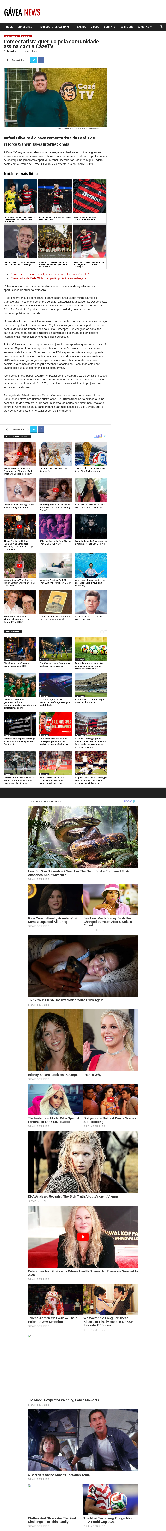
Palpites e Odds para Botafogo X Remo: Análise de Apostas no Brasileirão (19, 741)
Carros (81, 26)
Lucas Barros (13, 51)
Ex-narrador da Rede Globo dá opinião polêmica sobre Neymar (49, 278)
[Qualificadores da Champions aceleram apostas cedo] (55, 649)
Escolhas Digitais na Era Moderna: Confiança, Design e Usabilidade (54, 702)
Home (9, 26)
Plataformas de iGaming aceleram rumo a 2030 (16, 664)
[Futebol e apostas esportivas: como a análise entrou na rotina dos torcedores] (91, 649)
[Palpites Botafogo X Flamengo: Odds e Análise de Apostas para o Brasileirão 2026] (91, 763)
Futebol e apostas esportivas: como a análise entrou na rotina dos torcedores (90, 666)
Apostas (143, 26)
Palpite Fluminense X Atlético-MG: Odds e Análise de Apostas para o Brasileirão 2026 (20, 780)
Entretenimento (12, 36)
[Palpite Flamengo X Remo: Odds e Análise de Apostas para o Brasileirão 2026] (55, 763)
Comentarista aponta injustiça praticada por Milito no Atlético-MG (50, 274)
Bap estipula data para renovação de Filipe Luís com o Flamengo (20, 263)
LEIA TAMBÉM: (12, 631)
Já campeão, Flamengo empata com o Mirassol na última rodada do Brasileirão (20, 219)
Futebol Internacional (55, 26)
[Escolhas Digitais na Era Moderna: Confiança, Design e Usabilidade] (55, 685)
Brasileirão (25, 26)
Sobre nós (126, 26)
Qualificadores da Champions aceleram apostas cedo (54, 664)
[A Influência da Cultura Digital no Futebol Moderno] (91, 685)
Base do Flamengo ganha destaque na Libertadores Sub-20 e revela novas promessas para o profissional (91, 742)
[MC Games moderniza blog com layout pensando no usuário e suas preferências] (55, 724)
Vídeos (95, 26)
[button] (161, 26)
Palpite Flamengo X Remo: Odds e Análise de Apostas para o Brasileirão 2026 (53, 780)
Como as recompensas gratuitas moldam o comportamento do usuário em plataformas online (20, 703)
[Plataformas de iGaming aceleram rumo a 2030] (20, 649)
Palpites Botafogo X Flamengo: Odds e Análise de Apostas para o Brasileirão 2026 (91, 780)
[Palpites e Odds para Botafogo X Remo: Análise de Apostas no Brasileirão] (20, 724)
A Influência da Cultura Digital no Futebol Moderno (90, 701)
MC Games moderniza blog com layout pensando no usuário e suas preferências (53, 741)
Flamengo (26, 36)
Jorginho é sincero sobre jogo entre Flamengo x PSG (55, 218)
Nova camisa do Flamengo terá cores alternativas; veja (87, 218)
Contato (110, 26)
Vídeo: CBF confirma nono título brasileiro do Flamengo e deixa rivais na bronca (53, 264)
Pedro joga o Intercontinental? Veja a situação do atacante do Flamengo (90, 264)
